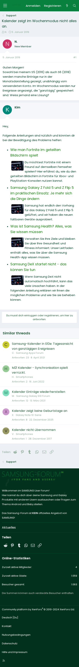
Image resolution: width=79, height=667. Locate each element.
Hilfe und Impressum (14, 652)
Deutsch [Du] (10, 617)
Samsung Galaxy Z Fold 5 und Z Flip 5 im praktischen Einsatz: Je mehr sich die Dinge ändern (42, 193)
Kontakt (6, 626)
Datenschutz (9, 643)
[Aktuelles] (67, 6)
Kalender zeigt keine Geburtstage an (39, 411)
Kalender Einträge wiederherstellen (38, 392)
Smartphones (24, 377)
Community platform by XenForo (38, 609)
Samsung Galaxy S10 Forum (33, 396)
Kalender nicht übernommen (34, 430)
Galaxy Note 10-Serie (28, 415)
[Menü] (5, 5)
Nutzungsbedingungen (16, 635)
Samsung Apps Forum (30, 353)
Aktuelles (9, 527)
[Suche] (74, 6)
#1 (74, 57)
